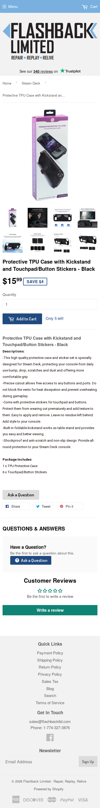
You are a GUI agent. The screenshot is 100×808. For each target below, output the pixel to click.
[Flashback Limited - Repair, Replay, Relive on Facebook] (50, 738)
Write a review (50, 610)
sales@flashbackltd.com (50, 721)
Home (7, 83)
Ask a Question (21, 494)
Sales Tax (50, 681)
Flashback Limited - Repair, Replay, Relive (54, 781)
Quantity (9, 294)
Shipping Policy (50, 660)
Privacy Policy (50, 674)
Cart (93, 6)
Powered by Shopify (49, 788)
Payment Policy (50, 652)
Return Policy (50, 667)
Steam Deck (31, 83)
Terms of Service (50, 702)
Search (50, 695)
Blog (50, 688)
